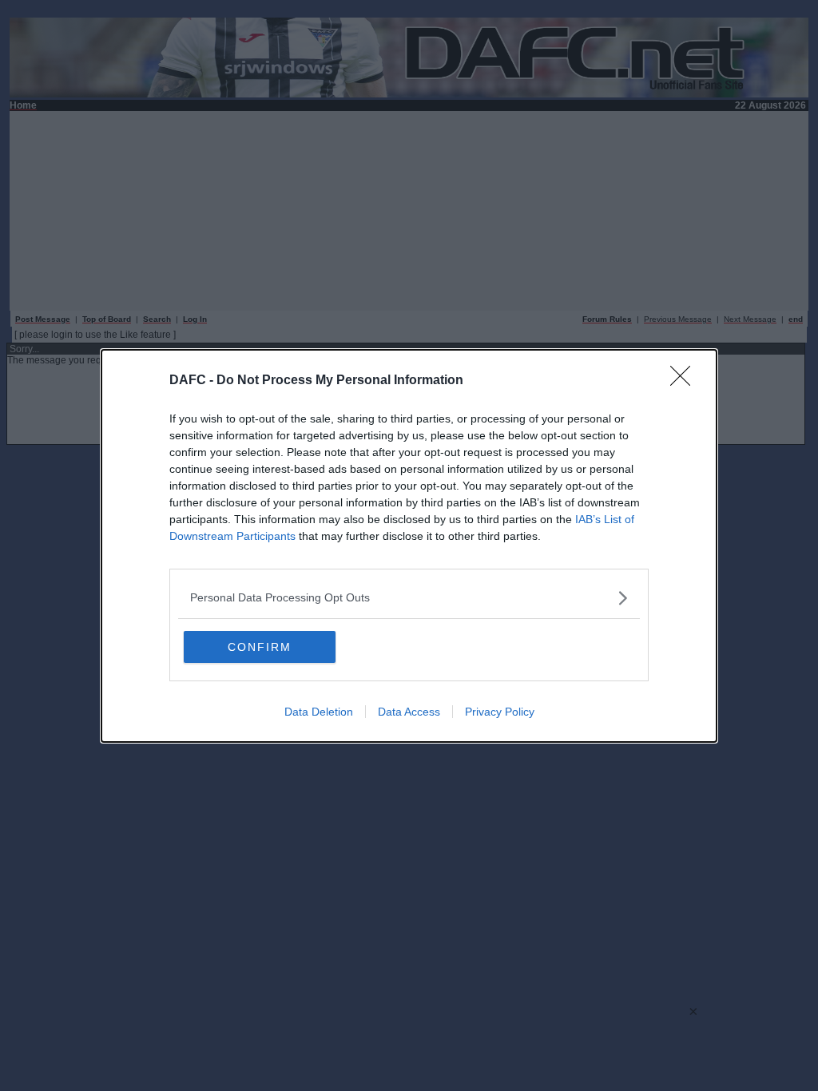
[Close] (685, 381)
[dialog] (409, 546)
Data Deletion (318, 711)
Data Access (409, 711)
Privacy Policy (499, 711)
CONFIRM (260, 647)
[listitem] (409, 597)
